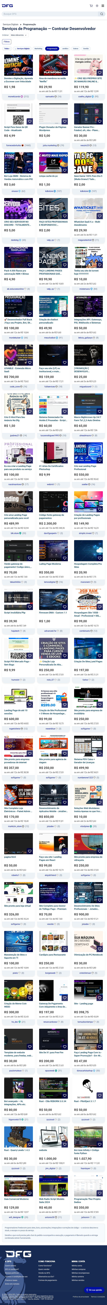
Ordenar (5, 35)
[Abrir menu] (102, 5)
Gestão (86, 49)
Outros (75, 49)
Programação (29, 24)
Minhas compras (78, 1269)
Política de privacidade (81, 1297)
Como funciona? (45, 1266)
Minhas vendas (78, 1280)
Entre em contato (12, 1284)
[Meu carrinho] (91, 5)
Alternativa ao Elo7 (46, 1277)
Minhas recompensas (81, 1273)
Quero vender (44, 1269)
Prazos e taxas (11, 1280)
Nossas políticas (12, 1273)
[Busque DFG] (101, 13)
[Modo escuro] (97, 5)
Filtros (7, 41)
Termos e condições (98, 1297)
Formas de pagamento (47, 1280)
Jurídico (65, 49)
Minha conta (77, 1266)
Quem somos (10, 1266)
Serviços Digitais (10, 24)
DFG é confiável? (12, 1269)
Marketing (38, 49)
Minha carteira (78, 1277)
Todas (7, 49)
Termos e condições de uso (16, 1277)
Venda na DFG (44, 1273)
